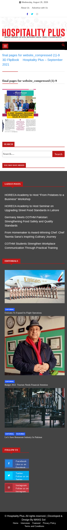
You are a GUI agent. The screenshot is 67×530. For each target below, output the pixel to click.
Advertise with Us (40, 8)
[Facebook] (28, 14)
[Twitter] (32, 14)
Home (15, 523)
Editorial (9, 309)
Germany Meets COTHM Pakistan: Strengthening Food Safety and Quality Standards (29, 221)
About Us (25, 8)
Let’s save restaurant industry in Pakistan (23, 437)
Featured (20, 434)
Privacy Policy (49, 523)
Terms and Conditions (34, 526)
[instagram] (37, 14)
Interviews (25, 523)
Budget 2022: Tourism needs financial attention (26, 385)
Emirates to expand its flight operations (23, 313)
